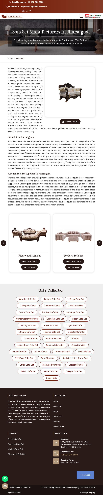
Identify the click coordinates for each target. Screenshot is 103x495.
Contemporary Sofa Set (27, 319)
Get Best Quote (71, 122)
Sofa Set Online (75, 305)
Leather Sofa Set (52, 305)
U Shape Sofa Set (28, 305)
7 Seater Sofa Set (51, 332)
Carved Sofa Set (15, 439)
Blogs (55, 411)
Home (10, 59)
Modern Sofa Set (73, 255)
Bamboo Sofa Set (54, 338)
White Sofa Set (19, 351)
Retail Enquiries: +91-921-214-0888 (27, 2)
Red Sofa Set (84, 351)
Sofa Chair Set (48, 358)
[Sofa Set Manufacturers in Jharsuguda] (70, 92)
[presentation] (3, 243)
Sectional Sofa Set (55, 345)
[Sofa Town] (93, 16)
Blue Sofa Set (41, 351)
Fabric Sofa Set (28, 371)
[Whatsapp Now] (5, 479)
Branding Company (87, 492)
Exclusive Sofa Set (55, 319)
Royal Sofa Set (51, 325)
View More (31, 267)
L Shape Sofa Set (76, 299)
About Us (57, 406)
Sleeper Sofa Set (74, 371)
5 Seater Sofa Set (26, 332)
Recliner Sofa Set (50, 312)
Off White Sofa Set (24, 358)
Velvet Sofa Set (51, 371)
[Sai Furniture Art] (12, 16)
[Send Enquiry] (5, 486)
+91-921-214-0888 (69, 455)
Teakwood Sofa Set (51, 365)
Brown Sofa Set (63, 351)
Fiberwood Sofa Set (29, 255)
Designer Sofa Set (16, 444)
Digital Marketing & (87, 487)
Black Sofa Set (78, 345)
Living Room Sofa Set (28, 345)
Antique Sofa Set (52, 299)
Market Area (58, 426)
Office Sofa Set (27, 365)
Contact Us (58, 416)
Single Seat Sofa (74, 325)
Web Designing (73, 487)
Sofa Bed (74, 338)
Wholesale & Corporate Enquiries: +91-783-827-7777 (27, 8)
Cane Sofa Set (30, 338)
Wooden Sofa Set (27, 299)
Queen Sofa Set (79, 319)
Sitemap (56, 421)
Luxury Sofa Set (28, 325)
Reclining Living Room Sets (75, 358)
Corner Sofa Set (26, 312)
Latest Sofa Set (76, 365)
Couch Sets (51, 378)
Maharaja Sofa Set (75, 312)
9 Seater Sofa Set (76, 332)
